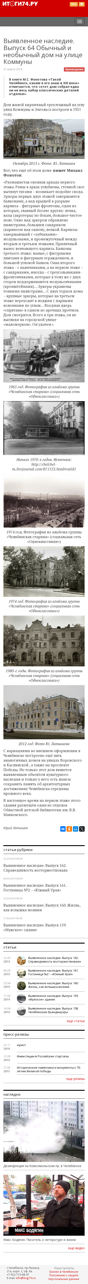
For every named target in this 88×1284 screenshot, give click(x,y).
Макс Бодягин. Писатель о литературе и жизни (39, 1240)
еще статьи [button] (76, 1021)
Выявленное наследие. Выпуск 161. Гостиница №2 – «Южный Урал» (34, 888)
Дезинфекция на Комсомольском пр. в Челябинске (42, 1166)
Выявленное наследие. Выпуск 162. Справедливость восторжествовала (35, 868)
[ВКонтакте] (63, 829)
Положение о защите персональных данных (63, 1277)
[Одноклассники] (69, 829)
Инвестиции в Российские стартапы (43, 1056)
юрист (21, 1045)
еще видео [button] (76, 1248)
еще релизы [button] (75, 1079)
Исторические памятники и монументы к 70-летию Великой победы (49, 1069)
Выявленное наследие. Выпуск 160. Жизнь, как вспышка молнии (41, 907)
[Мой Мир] (75, 829)
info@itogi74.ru (26, 1278)
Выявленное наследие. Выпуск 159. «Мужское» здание (34, 927)
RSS (73, 4)
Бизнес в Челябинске (63, 1271)
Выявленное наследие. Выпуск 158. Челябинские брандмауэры (53, 1010)
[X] (82, 829)
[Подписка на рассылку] (82, 4)
